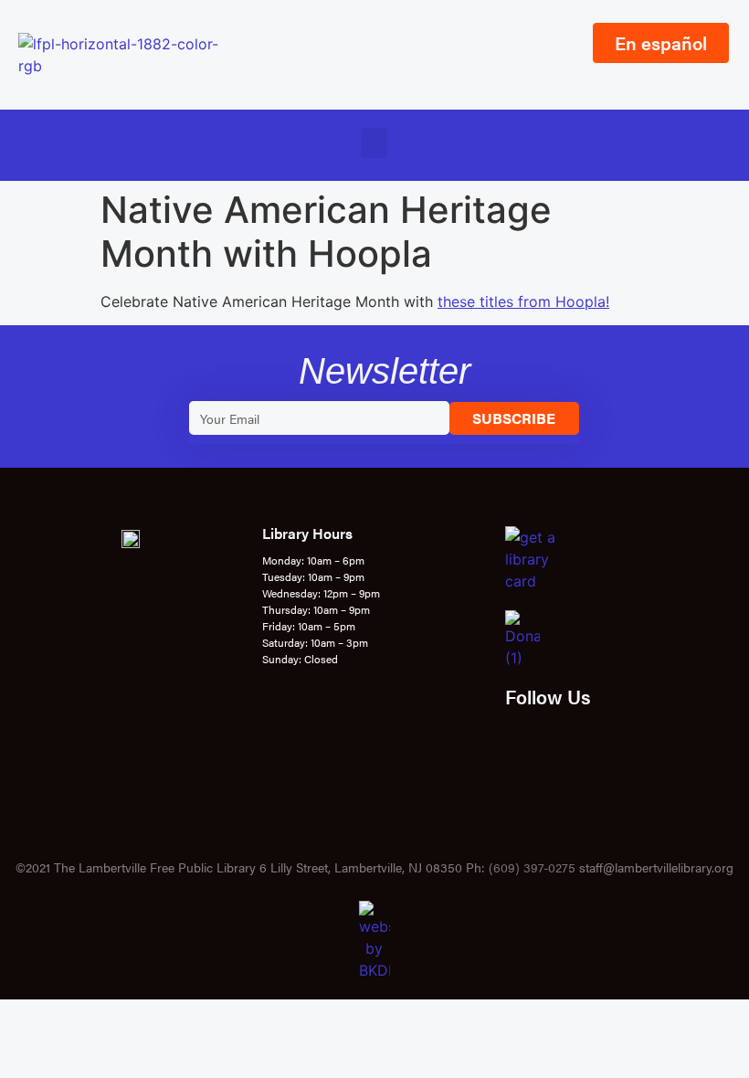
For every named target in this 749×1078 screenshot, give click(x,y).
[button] (374, 143)
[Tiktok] (570, 779)
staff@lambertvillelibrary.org (656, 867)
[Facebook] (521, 740)
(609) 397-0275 (532, 867)
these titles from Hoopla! (523, 301)
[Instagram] (570, 740)
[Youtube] (521, 779)
